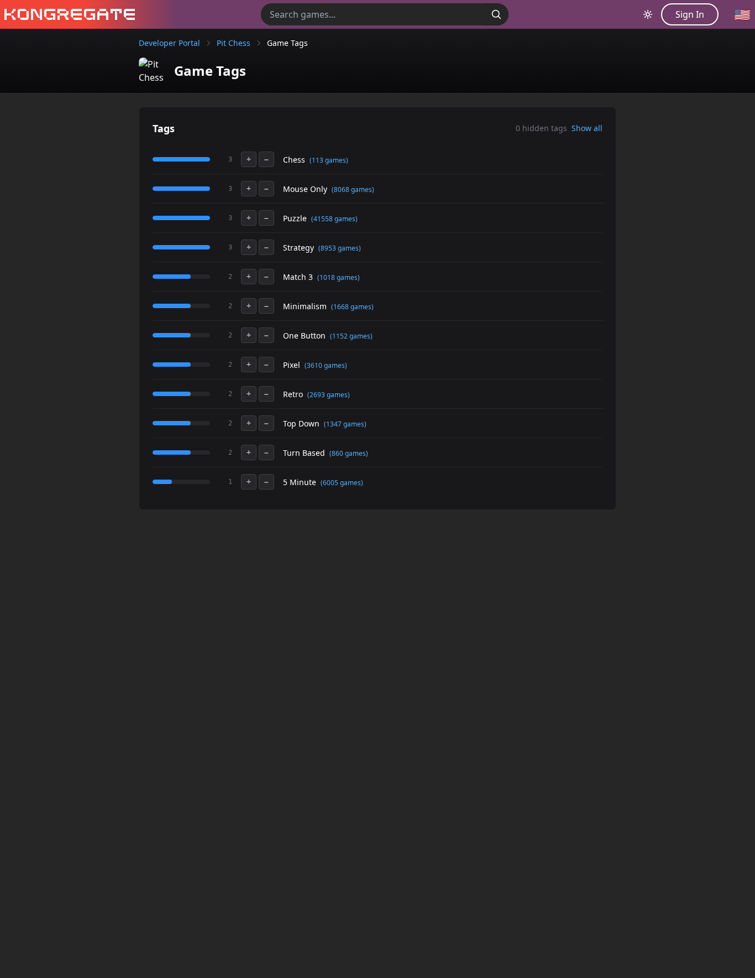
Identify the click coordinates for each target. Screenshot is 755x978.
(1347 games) (345, 424)
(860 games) (348, 453)
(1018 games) (338, 277)
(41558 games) (334, 218)
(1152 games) (351, 336)
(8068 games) (353, 189)
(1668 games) (352, 306)
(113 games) (329, 160)
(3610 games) (326, 365)
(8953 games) (339, 248)
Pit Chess (233, 43)
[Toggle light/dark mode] (648, 14)
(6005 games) (342, 482)
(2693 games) (328, 394)
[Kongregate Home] (67, 14)
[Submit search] (496, 14)
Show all (587, 128)
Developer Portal (169, 43)
